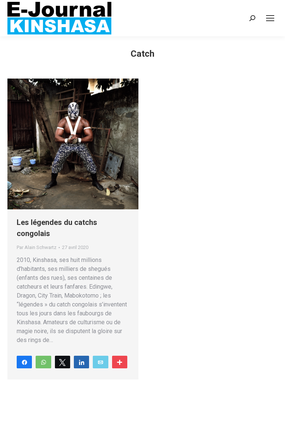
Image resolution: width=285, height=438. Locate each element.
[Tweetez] (62, 361)
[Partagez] (24, 361)
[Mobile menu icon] (270, 18)
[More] (119, 361)
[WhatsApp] (43, 361)
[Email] (100, 361)
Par (36, 247)
